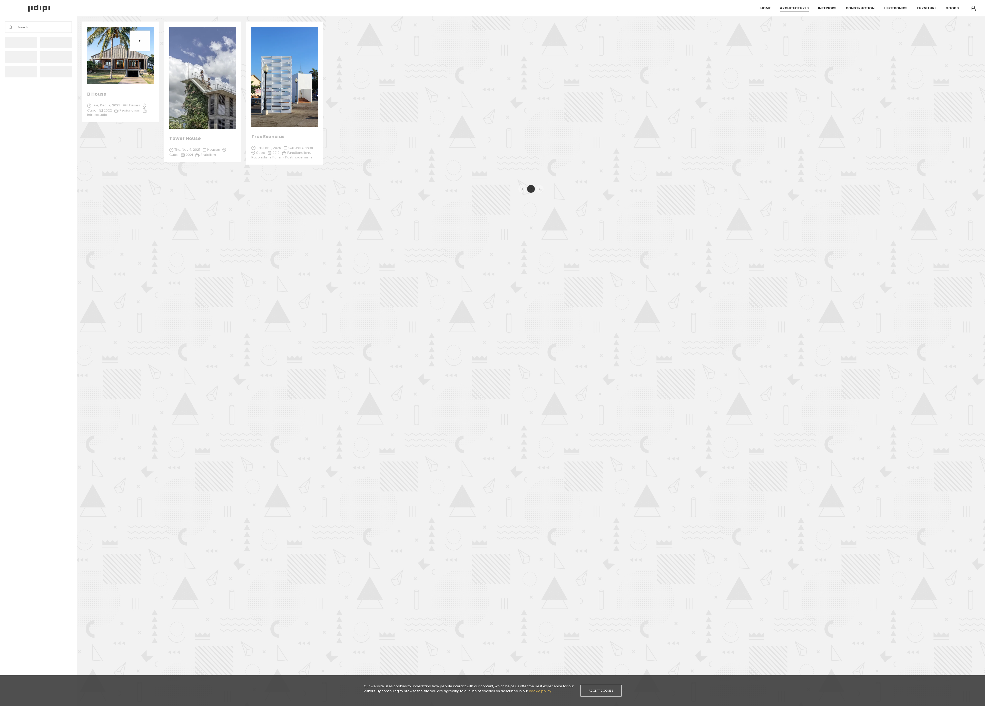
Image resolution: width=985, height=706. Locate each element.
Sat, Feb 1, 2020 (269, 147)
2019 (276, 152)
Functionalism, (299, 152)
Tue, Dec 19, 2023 (106, 105)
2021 (189, 154)
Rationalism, (261, 157)
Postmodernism (298, 157)
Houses (213, 149)
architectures (794, 8)
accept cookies (601, 691)
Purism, (278, 157)
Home (765, 8)
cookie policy (540, 691)
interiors (827, 8)
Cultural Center (300, 147)
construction (860, 8)
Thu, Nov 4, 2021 (187, 149)
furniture (926, 8)
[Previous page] (522, 189)
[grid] (531, 96)
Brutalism (208, 154)
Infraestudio (97, 114)
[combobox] (17, 27)
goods (952, 8)
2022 (108, 110)
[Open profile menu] (973, 8)
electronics (896, 8)
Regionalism (130, 110)
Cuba (260, 152)
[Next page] (540, 189)
